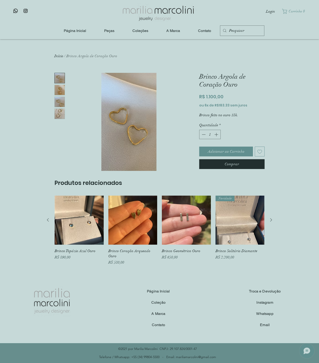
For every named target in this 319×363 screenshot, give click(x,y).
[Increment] (216, 134)
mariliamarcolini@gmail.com (196, 357)
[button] (294, 11)
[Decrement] (203, 134)
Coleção (158, 302)
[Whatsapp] (15, 11)
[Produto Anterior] (48, 220)
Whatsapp (264, 313)
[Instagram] (25, 11)
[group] (159, 230)
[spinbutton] (209, 134)
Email (265, 325)
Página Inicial (158, 291)
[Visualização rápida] (79, 220)
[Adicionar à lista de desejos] (260, 151)
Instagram (264, 302)
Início (58, 56)
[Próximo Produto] (271, 220)
